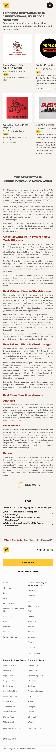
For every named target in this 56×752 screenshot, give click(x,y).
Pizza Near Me (9, 603)
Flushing (31, 647)
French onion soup (35, 691)
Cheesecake (33, 670)
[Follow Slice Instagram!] (52, 550)
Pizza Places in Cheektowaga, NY (38, 540)
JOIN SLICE (28, 562)
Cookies (31, 686)
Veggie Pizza (8, 675)
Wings (30, 722)
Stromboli (32, 717)
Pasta (30, 701)
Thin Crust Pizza (10, 712)
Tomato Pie (8, 701)
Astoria (31, 642)
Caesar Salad (33, 665)
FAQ (5, 621)
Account (6, 626)
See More (33, 484)
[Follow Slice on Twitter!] (40, 550)
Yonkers (31, 626)
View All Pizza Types (11, 728)
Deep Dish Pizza (9, 681)
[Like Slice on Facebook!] (37, 550)
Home (5, 583)
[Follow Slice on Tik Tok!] (44, 550)
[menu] (50, 5)
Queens (31, 616)
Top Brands (8, 616)
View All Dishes (34, 728)
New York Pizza (9, 665)
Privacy (6, 632)
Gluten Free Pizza (10, 691)
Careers (6, 593)
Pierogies (32, 706)
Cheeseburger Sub (35, 675)
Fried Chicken (33, 696)
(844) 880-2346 (9, 739)
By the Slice (8, 686)
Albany (31, 632)
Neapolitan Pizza (10, 696)
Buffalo (31, 611)
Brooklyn (31, 596)
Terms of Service (10, 637)
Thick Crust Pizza (10, 722)
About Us (7, 588)
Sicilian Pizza (8, 670)
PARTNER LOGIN (28, 571)
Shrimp (31, 712)
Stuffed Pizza (8, 717)
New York (17, 540)
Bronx (30, 601)
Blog (5, 598)
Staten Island (33, 606)
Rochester (32, 621)
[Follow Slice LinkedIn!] (48, 550)
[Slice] (6, 5)
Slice (6, 540)
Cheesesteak (33, 681)
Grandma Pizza (9, 706)
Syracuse (32, 637)
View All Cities (34, 654)
